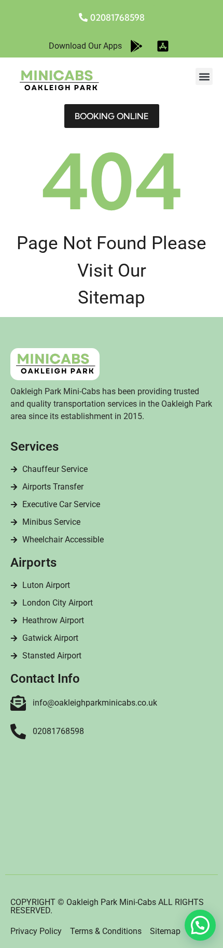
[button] (204, 76)
